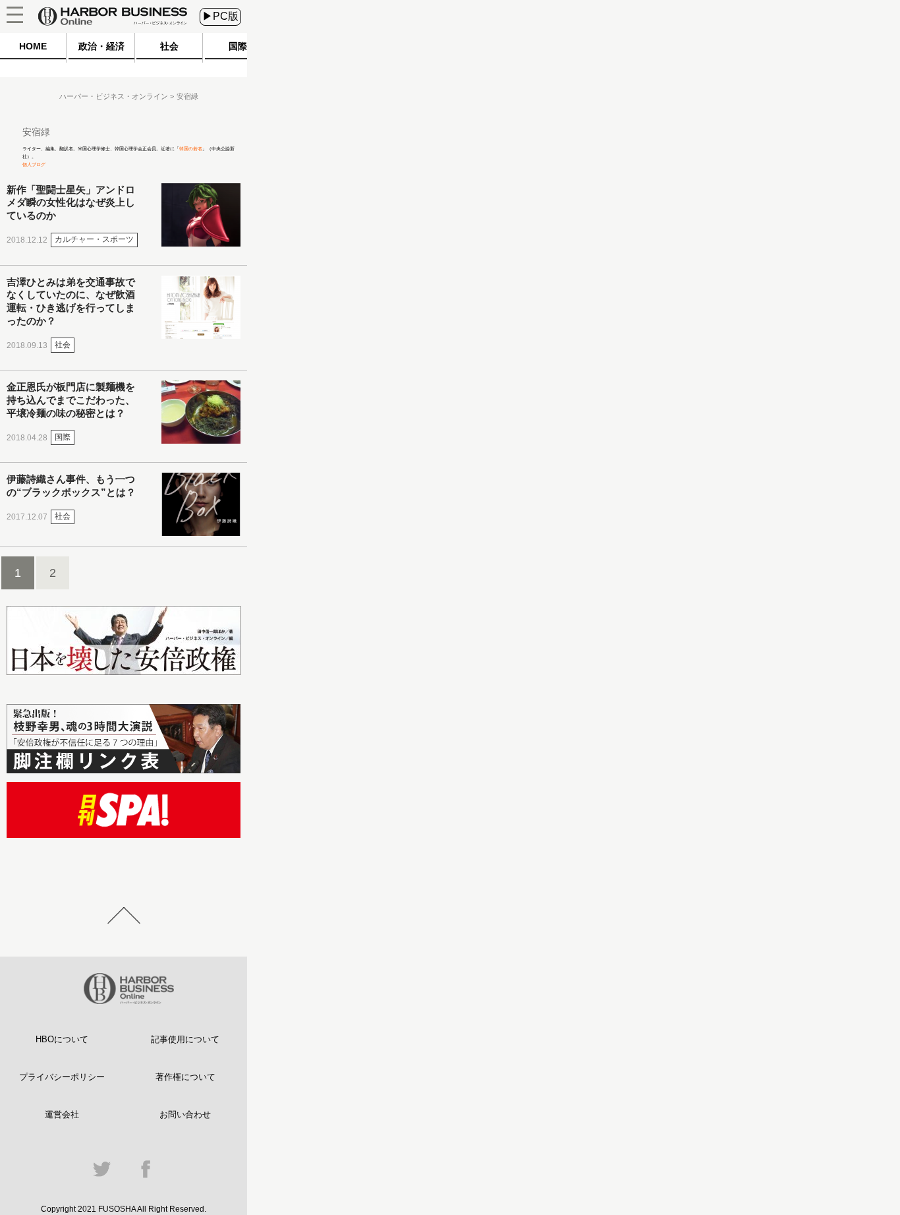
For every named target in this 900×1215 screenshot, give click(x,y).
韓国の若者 (190, 148)
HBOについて (62, 1039)
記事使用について (185, 1039)
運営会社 (62, 1114)
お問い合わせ (185, 1114)
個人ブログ (33, 164)
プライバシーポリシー (62, 1077)
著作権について (185, 1077)
